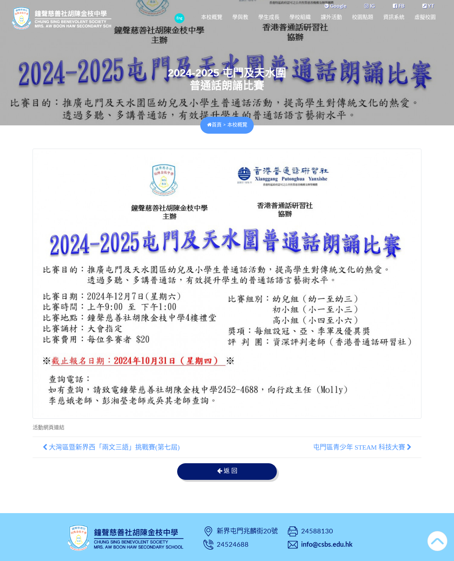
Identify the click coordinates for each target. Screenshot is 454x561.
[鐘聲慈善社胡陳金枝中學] (125, 537)
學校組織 (300, 17)
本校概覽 (211, 17)
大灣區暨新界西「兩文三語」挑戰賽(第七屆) (113, 447)
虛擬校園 (425, 17)
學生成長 (269, 17)
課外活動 (331, 17)
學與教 (240, 17)
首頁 (217, 124)
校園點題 (362, 17)
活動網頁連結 (48, 427)
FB (400, 6)
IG (372, 6)
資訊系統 (393, 17)
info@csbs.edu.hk (327, 544)
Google (337, 6)
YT (430, 6)
